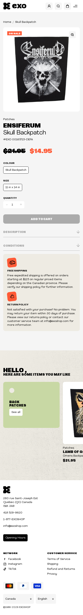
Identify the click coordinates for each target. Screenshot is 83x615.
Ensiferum (22, 125)
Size (6, 180)
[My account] (49, 6)
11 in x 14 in (12, 187)
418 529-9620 (12, 512)
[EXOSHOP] (14, 6)
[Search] (58, 6)
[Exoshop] (6, 489)
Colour (9, 162)
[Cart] (67, 6)
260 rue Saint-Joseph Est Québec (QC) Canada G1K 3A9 (20, 502)
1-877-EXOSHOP (14, 519)
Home (7, 22)
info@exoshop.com (15, 526)
